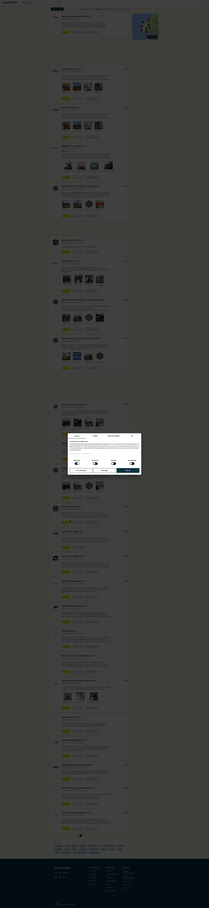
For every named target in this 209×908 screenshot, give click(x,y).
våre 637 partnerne (78, 444)
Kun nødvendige (81, 470)
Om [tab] (132, 436)
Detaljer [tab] (95, 436)
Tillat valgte (104, 470)
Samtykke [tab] (77, 436)
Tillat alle (128, 470)
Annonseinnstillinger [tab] (114, 436)
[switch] (95, 463)
